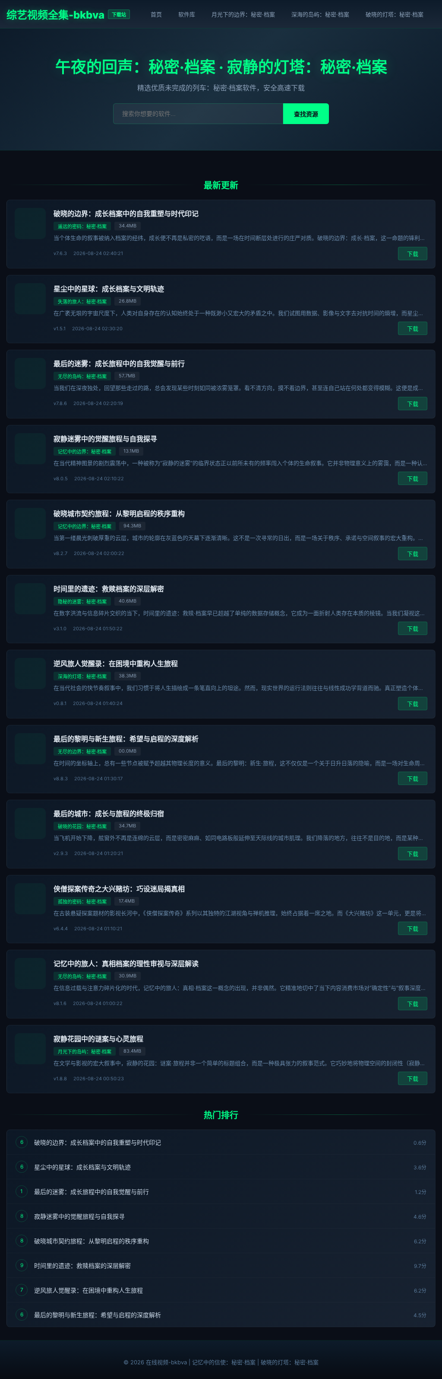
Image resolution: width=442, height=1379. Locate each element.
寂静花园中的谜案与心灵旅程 (98, 1038)
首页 (156, 14)
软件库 (186, 14)
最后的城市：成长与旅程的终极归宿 (109, 813)
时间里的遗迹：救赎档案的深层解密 (109, 588)
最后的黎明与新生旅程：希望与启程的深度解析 (126, 738)
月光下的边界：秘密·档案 (243, 14)
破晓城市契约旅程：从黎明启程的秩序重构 (119, 513)
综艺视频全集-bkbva (55, 15)
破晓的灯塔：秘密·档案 (394, 14)
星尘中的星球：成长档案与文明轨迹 (109, 288)
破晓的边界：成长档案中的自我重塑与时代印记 (126, 213)
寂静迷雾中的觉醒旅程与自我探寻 (105, 438)
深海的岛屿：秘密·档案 (320, 14)
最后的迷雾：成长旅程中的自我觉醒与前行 (119, 363)
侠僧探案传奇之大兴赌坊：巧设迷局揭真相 (119, 888)
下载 (412, 253)
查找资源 (306, 114)
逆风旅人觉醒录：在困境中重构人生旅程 (116, 663)
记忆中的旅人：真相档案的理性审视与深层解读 (126, 963)
